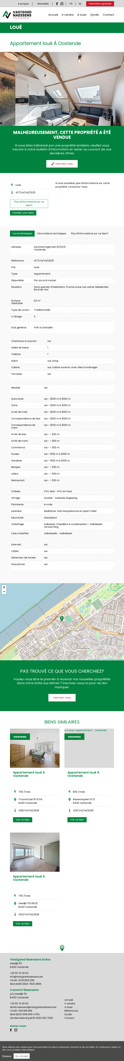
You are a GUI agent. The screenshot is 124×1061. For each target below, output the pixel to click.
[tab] (22, 234)
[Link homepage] (16, 14)
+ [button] (4, 587)
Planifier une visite (23, 213)
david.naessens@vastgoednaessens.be (33, 1007)
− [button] (4, 592)
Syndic (94, 15)
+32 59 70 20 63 (19, 973)
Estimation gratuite (100, 3)
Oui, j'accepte (21, 1056)
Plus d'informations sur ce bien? (29, 203)
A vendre (68, 15)
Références (71, 1010)
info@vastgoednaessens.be (26, 976)
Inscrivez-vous (62, 697)
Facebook (57, 3)
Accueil (53, 15)
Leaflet (89, 659)
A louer (82, 15)
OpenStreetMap (108, 659)
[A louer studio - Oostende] (35, 852)
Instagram (61, 3)
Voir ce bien (23, 819)
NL (80, 3)
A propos (23, 3)
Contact (108, 15)
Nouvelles (43, 3)
